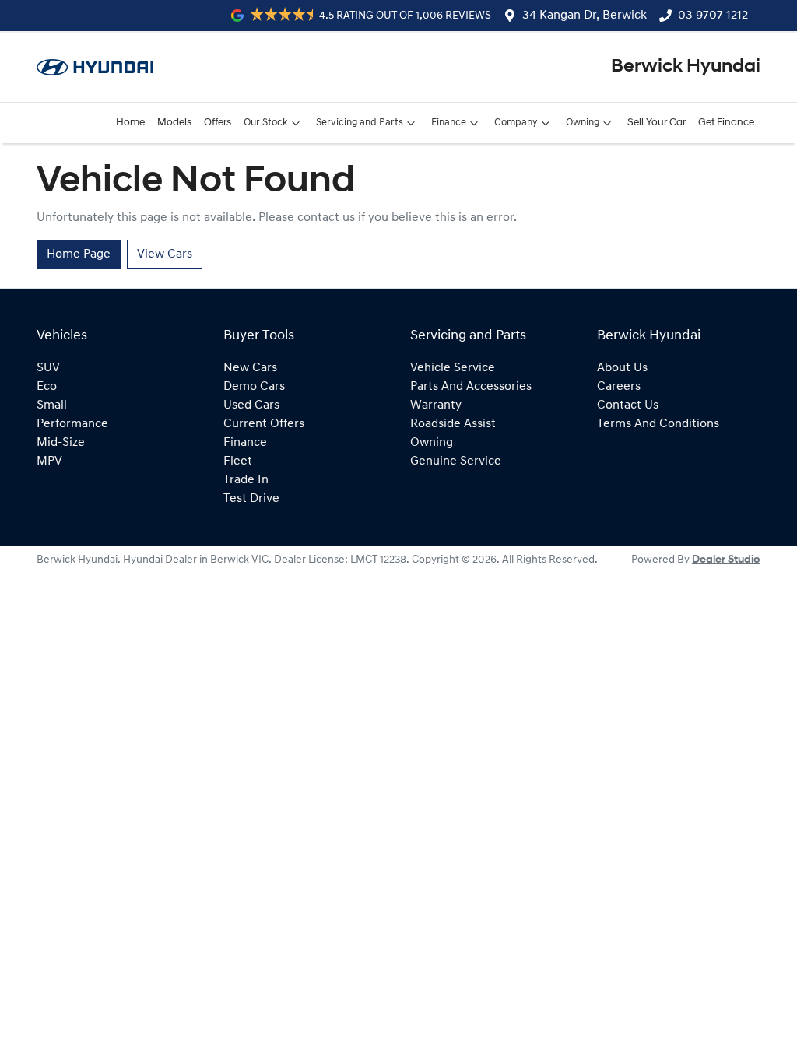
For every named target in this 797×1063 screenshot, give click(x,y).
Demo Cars (254, 387)
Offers (217, 123)
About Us (622, 368)
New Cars (250, 368)
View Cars (164, 254)
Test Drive (251, 499)
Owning (582, 123)
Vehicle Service (452, 368)
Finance (448, 123)
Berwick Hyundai (685, 67)
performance (72, 424)
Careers (619, 387)
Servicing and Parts (359, 123)
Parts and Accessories (471, 387)
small (52, 405)
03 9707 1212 (713, 15)
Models (174, 123)
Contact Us (627, 405)
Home (130, 123)
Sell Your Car (656, 123)
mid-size (61, 443)
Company (516, 123)
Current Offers (263, 424)
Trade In (246, 480)
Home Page (79, 254)
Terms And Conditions (658, 424)
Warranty (436, 405)
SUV (48, 368)
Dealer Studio (726, 560)
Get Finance (726, 123)
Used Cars (251, 405)
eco (47, 387)
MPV (49, 461)
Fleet (237, 461)
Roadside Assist (453, 424)
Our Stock (266, 123)
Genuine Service (455, 461)
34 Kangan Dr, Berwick (584, 15)
